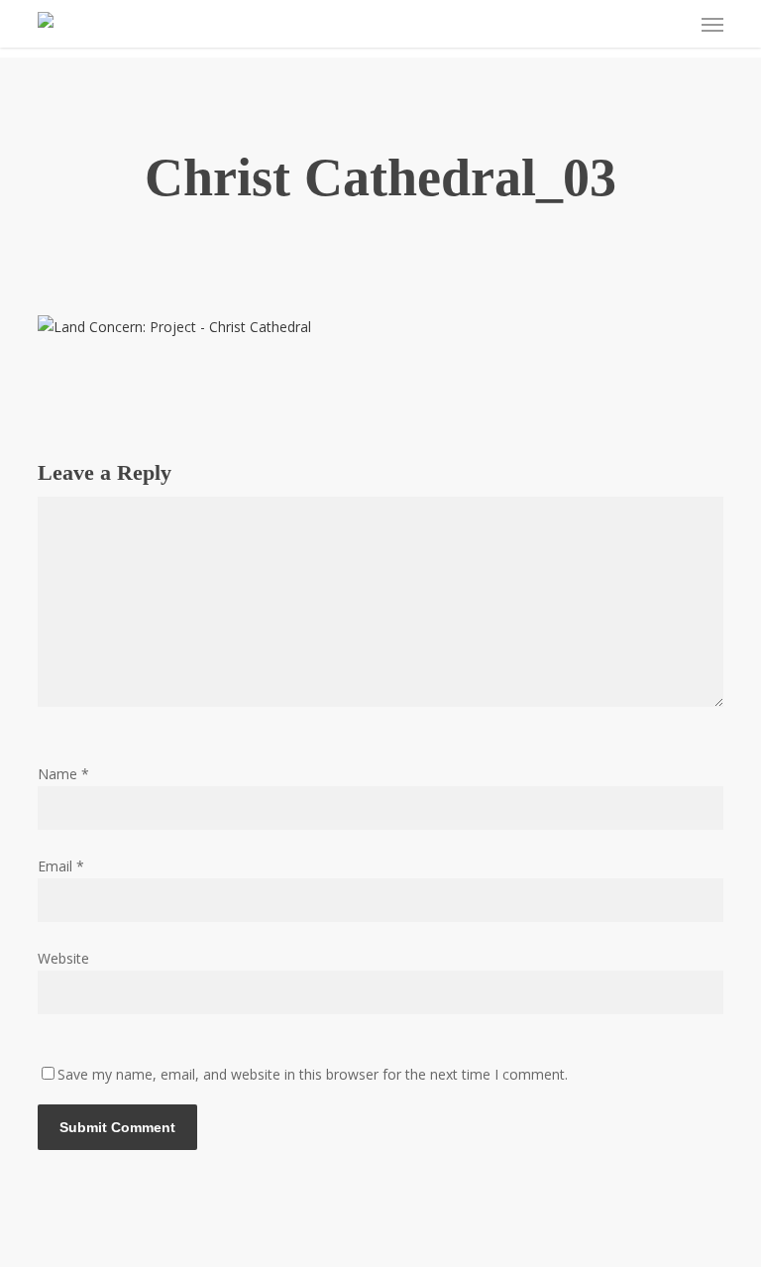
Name (63, 773)
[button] (712, 24)
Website (63, 958)
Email (61, 866)
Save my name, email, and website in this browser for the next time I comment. (312, 1074)
